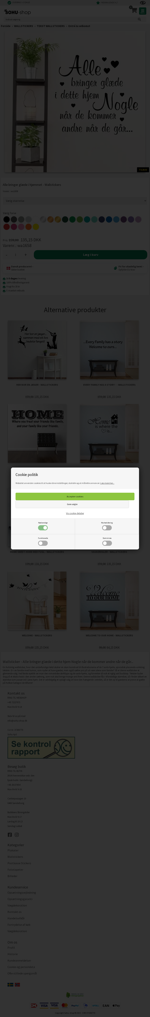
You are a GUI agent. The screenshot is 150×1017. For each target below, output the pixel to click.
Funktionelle (43, 538)
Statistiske (107, 538)
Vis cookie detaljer (75, 513)
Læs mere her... (107, 483)
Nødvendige (43, 523)
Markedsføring (107, 523)
